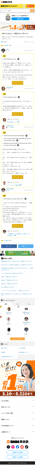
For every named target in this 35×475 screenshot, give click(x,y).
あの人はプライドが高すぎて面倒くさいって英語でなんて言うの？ (17, 264)
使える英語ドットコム (12, 122)
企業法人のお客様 (17, 452)
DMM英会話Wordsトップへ (8, 356)
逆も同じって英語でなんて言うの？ (9, 280)
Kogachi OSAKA (26, 322)
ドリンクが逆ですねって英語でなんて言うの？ (12, 273)
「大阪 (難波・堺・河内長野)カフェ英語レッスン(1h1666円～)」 (18, 234)
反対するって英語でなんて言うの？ (9, 283)
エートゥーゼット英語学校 (13, 185)
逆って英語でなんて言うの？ (8, 287)
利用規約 (3, 352)
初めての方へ (4, 348)
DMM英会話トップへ (24, 352)
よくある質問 (22, 348)
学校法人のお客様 (17, 457)
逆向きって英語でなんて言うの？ (9, 276)
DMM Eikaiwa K (26, 312)
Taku (9, 332)
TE (26, 332)
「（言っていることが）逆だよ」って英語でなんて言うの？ (15, 290)
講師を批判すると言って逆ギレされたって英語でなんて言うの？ (16, 261)
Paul (9, 322)
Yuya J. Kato (9, 312)
